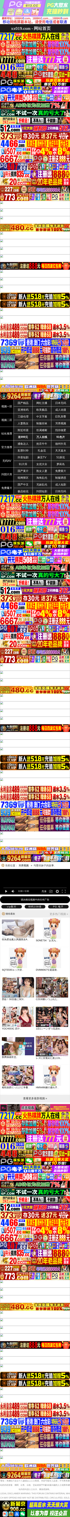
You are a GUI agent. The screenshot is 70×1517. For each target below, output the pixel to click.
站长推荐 (6, 433)
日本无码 (60, 403)
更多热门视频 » (59, 914)
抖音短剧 (23, 457)
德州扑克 (60, 443)
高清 (44, 891)
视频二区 (6, 420)
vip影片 (11, 906)
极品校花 (23, 491)
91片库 (23, 464)
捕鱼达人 (23, 443)
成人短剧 (60, 484)
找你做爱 (60, 430)
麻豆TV (41, 457)
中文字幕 (41, 416)
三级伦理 (23, 416)
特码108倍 (35, 906)
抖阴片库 (6, 474)
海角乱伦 (41, 477)
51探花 (60, 457)
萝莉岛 (61, 464)
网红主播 (41, 403)
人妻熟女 (23, 423)
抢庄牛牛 (41, 443)
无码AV (6, 460)
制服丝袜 (41, 423)
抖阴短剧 (41, 491)
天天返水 (60, 450)
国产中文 (23, 484)
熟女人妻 (41, 471)
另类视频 (60, 423)
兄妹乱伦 (41, 484)
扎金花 (42, 450)
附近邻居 (23, 430)
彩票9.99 (23, 450)
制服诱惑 (60, 477)
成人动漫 (60, 409)
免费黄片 (60, 471)
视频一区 (6, 406)
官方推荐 (6, 447)
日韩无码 (60, 491)
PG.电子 (58, 906)
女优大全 (41, 464)
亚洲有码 (23, 409)
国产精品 (23, 403)
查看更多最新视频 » (35, 1098)
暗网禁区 (23, 477)
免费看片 (6, 488)
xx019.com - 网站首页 (31, 28)
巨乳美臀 (60, 416)
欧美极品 (41, 409)
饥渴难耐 (41, 430)
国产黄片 (23, 471)
